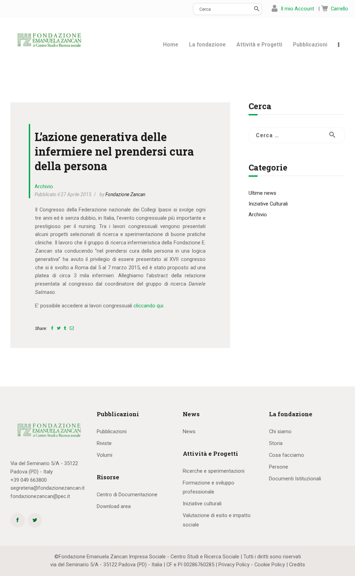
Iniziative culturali (202, 503)
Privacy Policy (234, 564)
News (189, 431)
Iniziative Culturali (268, 204)
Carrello (339, 9)
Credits (297, 564)
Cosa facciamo (286, 455)
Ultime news (262, 193)
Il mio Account (297, 9)
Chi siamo (280, 431)
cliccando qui (148, 306)
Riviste (104, 443)
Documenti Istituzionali (295, 478)
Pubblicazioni (112, 431)
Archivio (44, 186)
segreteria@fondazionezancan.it (47, 488)
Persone (278, 467)
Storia (276, 443)
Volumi (104, 455)
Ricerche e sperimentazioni (213, 471)
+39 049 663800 (28, 480)
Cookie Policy (269, 564)
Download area (114, 506)
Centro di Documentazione (127, 494)
